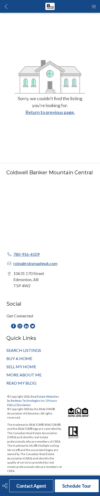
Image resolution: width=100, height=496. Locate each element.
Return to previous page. (50, 112)
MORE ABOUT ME (24, 374)
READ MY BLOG (21, 382)
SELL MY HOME (21, 366)
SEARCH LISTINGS (23, 350)
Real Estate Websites (45, 396)
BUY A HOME (19, 358)
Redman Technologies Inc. (28, 400)
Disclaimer (24, 405)
